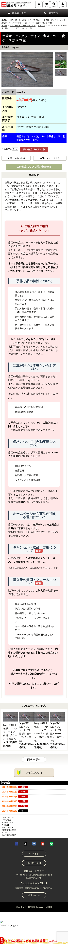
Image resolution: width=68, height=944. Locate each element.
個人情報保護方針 (8, 835)
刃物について (7, 827)
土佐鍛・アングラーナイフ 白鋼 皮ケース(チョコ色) (10, 735)
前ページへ (34, 759)
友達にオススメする (49, 158)
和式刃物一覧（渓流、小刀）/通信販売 (25, 20)
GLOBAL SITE (34, 863)
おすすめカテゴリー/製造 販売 (22, 26)
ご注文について (34, 772)
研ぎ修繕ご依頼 (7, 822)
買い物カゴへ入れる (34, 149)
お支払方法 (6, 820)
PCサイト (34, 853)
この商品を (6, 149)
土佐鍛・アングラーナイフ (54, 20)
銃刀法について (7, 832)
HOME (4, 20)
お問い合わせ (34, 895)
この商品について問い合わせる (34, 166)
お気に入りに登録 (16, 158)
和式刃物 (41, 26)
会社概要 (5, 825)
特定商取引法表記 (8, 830)
